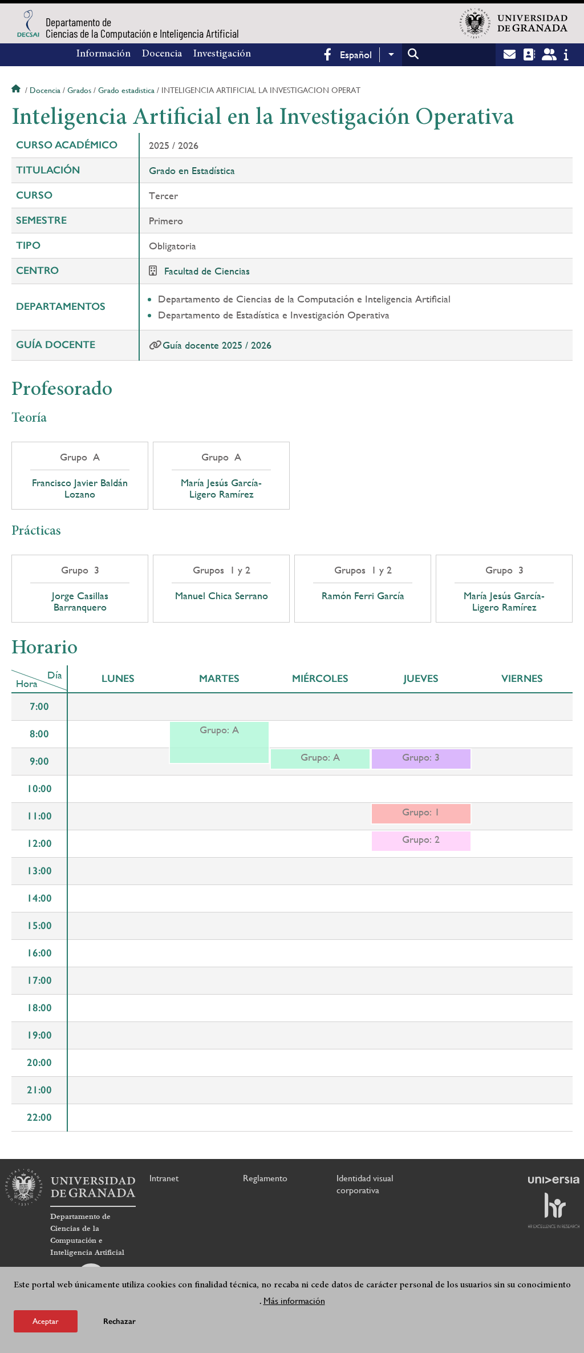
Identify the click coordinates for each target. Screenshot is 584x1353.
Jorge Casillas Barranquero (80, 601)
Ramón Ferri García (363, 595)
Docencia (162, 54)
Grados (79, 90)
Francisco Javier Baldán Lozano (80, 488)
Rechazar (119, 1321)
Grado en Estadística (192, 170)
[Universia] (553, 1180)
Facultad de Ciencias (207, 271)
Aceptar (46, 1321)
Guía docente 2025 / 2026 (217, 345)
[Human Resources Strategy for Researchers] (553, 1210)
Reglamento (265, 1178)
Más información (294, 1300)
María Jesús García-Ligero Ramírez (221, 488)
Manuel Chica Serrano (221, 595)
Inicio (17, 90)
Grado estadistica (126, 90)
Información (103, 54)
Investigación (222, 54)
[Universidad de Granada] (514, 23)
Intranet (164, 1178)
